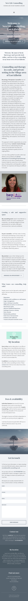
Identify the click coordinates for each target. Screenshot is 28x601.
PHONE (3, 492)
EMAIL (3, 498)
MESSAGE (4, 504)
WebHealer (16, 596)
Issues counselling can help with (14, 578)
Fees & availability (14, 581)
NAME (3, 486)
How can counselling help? (14, 576)
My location (14, 580)
